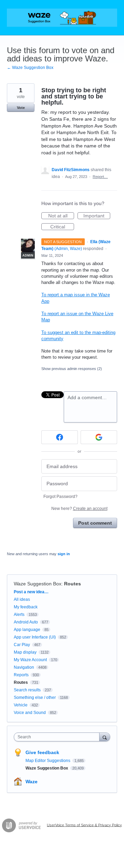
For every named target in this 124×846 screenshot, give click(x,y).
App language (27, 629)
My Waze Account (30, 659)
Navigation (24, 667)
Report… (100, 177)
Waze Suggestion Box (37, 583)
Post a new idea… (31, 591)
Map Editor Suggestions (48, 760)
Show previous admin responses (71, 369)
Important (96, 216)
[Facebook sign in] (59, 437)
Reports (21, 674)
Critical (62, 227)
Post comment (95, 523)
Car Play (22, 644)
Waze (31, 781)
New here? (79, 508)
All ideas (22, 599)
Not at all (61, 216)
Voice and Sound (30, 712)
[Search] (104, 736)
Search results (27, 690)
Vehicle (21, 705)
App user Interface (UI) (35, 637)
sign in (64, 554)
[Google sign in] (99, 437)
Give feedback (42, 752)
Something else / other (35, 697)
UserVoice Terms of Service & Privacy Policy (84, 825)
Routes (72, 583)
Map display (25, 652)
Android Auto (26, 622)
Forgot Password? (60, 496)
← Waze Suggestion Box (30, 67)
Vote (21, 108)
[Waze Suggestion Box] (62, 18)
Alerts (19, 614)
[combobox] (58, 737)
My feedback (26, 607)
